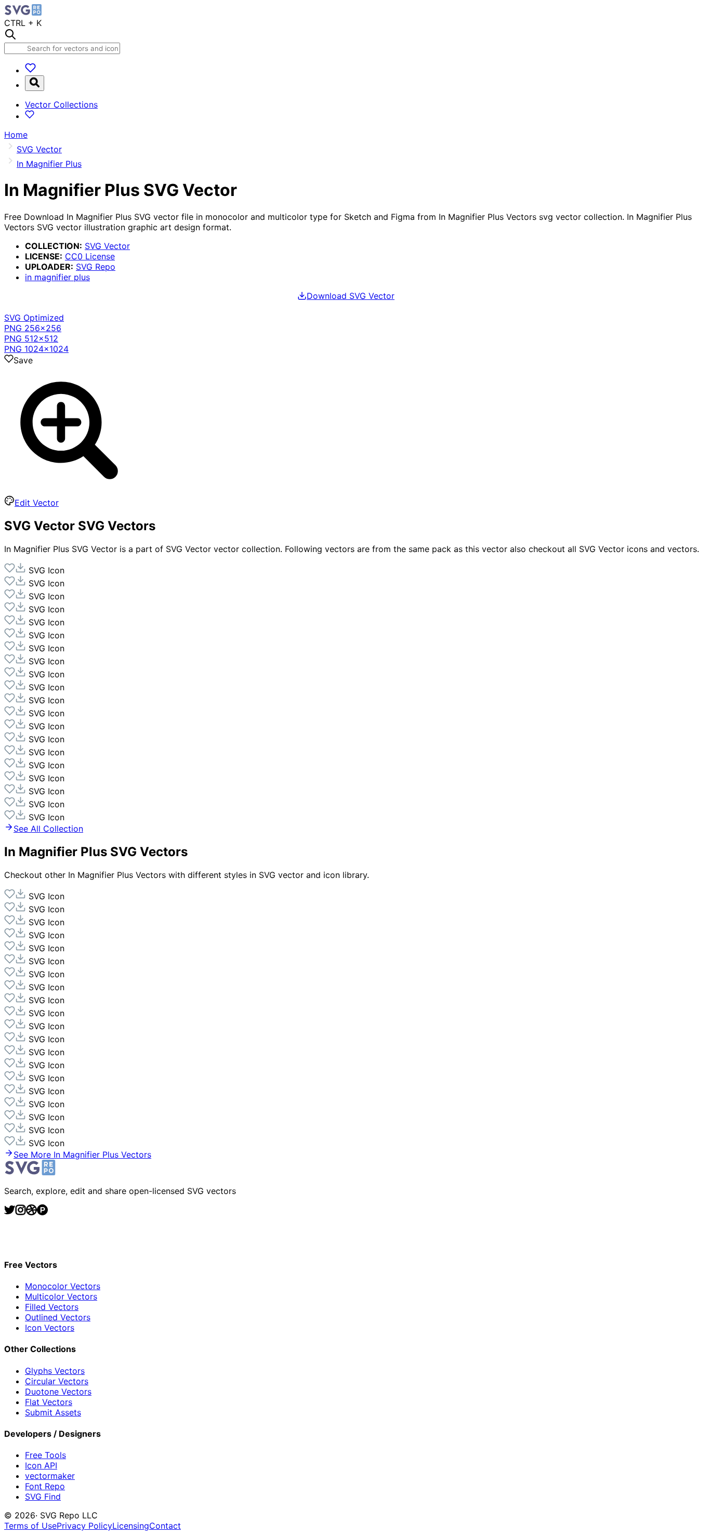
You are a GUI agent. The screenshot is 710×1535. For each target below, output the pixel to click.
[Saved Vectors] (30, 70)
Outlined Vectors (57, 1317)
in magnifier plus (57, 277)
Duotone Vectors (58, 1391)
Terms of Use (30, 1525)
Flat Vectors (48, 1402)
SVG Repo (95, 266)
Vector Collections (61, 104)
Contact (165, 1525)
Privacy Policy (84, 1525)
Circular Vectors (56, 1381)
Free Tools (45, 1455)
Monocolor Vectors (62, 1286)
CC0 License (90, 256)
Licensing (130, 1525)
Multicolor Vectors (61, 1296)
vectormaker (50, 1476)
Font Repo (45, 1486)
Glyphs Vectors (55, 1371)
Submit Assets (53, 1412)
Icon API (41, 1465)
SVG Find (43, 1496)
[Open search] (34, 83)
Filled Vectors (51, 1307)
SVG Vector (107, 246)
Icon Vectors (49, 1327)
